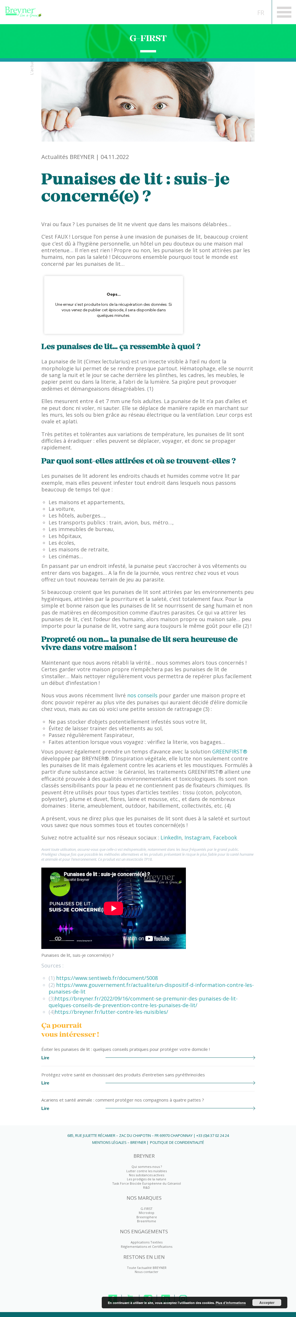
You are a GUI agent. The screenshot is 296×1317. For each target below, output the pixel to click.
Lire (45, 1057)
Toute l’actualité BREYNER (146, 1267)
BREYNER (144, 1156)
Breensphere (146, 1217)
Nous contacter (146, 1272)
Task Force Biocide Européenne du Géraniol (146, 1183)
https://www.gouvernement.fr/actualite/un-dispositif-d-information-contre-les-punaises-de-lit (151, 988)
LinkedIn (171, 837)
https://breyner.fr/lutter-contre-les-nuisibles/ (111, 1011)
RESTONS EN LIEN (144, 1257)
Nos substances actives (146, 1175)
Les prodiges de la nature (146, 1179)
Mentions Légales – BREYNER (119, 1142)
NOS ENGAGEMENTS (144, 1231)
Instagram (197, 837)
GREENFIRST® (229, 751)
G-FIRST (148, 38)
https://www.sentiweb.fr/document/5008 (107, 977)
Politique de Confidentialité (177, 1142)
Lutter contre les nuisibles (146, 1171)
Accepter (267, 1302)
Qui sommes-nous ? (147, 1166)
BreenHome (146, 1221)
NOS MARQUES (144, 1198)
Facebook (225, 837)
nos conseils (142, 695)
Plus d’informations (231, 1302)
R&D (146, 1187)
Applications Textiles (146, 1242)
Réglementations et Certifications (146, 1246)
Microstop (146, 1212)
